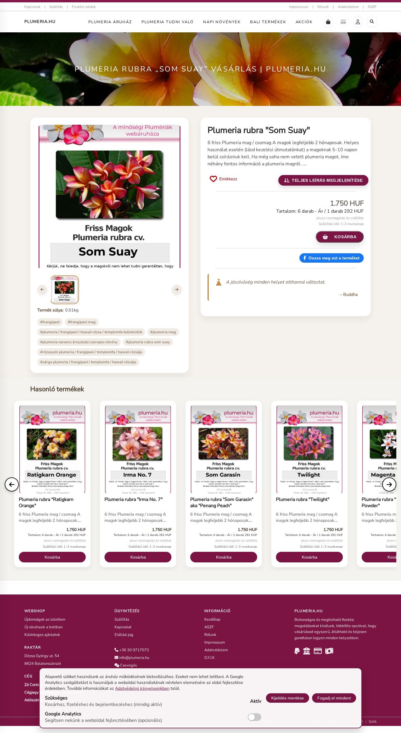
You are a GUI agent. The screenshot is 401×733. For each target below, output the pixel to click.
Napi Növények (222, 22)
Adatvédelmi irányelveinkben (142, 688)
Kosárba (52, 557)
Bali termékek (268, 22)
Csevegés (128, 665)
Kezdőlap (212, 619)
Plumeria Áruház (110, 22)
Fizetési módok (84, 6)
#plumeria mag (163, 332)
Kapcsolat (32, 6)
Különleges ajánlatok (42, 634)
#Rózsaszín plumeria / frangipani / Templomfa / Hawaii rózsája (91, 352)
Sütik (373, 721)
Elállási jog (123, 634)
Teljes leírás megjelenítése (327, 180)
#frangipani (50, 322)
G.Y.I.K (209, 657)
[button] (328, 21)
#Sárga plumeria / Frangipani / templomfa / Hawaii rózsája (88, 362)
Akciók (304, 22)
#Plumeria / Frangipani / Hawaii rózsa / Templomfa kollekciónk (91, 332)
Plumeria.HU (39, 21)
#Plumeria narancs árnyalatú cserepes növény (79, 342)
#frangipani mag (82, 322)
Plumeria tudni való (167, 22)
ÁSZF (372, 6)
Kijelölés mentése (287, 698)
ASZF (209, 627)
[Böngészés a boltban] (372, 21)
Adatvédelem (348, 6)
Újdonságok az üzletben (44, 619)
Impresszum (298, 6)
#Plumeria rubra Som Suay (148, 342)
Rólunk (323, 6)
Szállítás (56, 6)
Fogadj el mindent (334, 698)
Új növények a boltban (43, 627)
